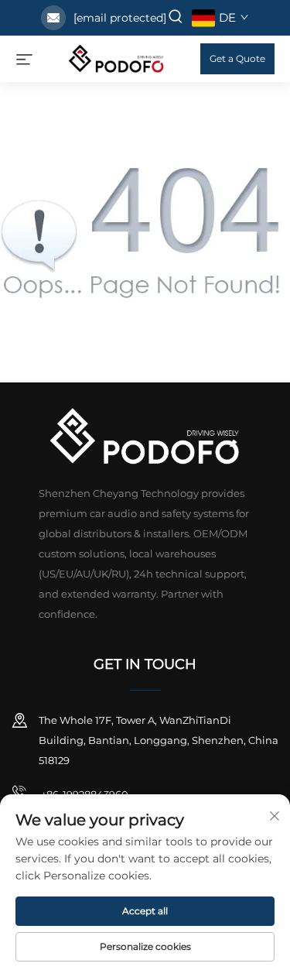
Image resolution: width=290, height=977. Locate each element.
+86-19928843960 (83, 794)
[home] (116, 57)
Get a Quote (237, 58)
